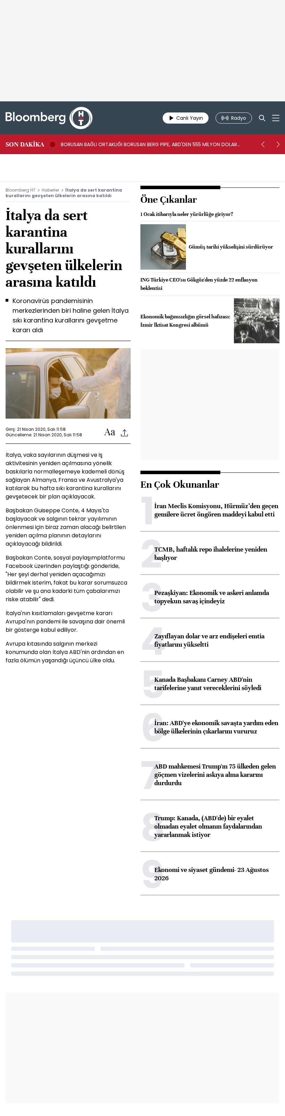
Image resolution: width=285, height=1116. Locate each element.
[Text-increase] (109, 432)
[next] (278, 144)
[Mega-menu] (275, 118)
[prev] (262, 144)
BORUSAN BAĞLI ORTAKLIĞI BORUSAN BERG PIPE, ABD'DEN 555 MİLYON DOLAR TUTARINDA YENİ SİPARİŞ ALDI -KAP (149, 144)
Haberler (50, 190)
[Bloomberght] (49, 118)
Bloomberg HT (20, 190)
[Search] (262, 118)
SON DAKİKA (25, 144)
